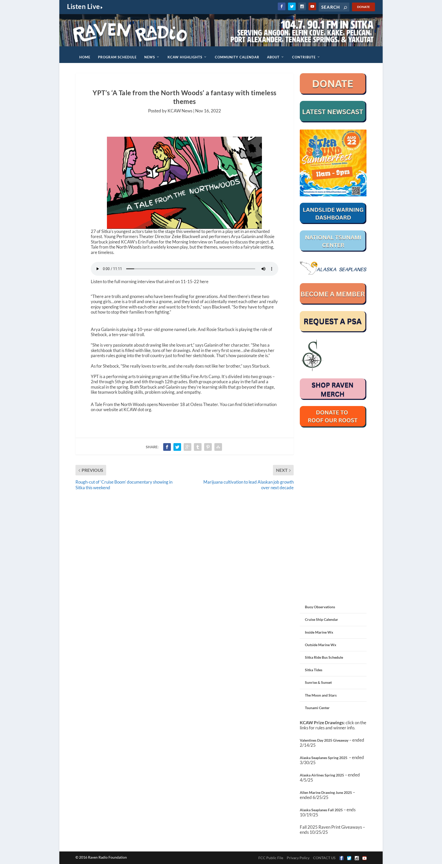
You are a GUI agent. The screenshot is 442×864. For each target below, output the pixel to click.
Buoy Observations (320, 607)
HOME (84, 57)
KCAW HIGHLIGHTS (185, 57)
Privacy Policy (298, 858)
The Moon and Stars (321, 695)
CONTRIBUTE (304, 57)
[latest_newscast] (333, 121)
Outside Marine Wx (320, 645)
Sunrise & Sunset (318, 682)
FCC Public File (270, 858)
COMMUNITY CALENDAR (237, 57)
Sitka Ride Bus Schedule (324, 657)
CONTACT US (324, 858)
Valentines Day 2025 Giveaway (324, 740)
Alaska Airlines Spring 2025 (322, 775)
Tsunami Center (317, 708)
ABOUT (273, 57)
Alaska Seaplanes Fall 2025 (321, 810)
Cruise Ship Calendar (321, 619)
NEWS (149, 57)
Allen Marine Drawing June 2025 (326, 792)
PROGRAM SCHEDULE (117, 57)
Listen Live (83, 6)
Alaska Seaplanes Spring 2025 (323, 757)
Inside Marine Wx (319, 632)
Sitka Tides (313, 670)
